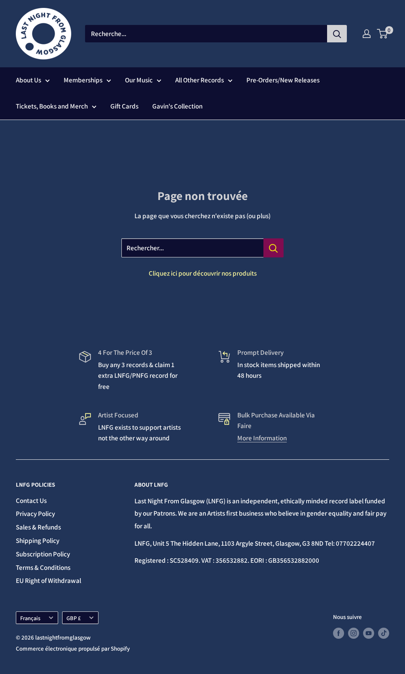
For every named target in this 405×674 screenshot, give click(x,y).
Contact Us (31, 500)
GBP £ (73, 618)
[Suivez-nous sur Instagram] (353, 633)
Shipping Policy (37, 540)
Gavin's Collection (177, 106)
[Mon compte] (367, 33)
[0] (383, 33)
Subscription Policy (43, 554)
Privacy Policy (35, 513)
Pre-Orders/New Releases (283, 80)
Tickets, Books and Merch (52, 106)
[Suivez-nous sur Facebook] (338, 633)
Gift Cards (124, 106)
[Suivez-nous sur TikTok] (383, 633)
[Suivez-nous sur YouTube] (368, 633)
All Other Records (199, 80)
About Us (28, 80)
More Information (262, 438)
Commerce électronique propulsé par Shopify (73, 648)
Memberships (83, 80)
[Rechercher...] (273, 247)
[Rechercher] (337, 33)
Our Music (139, 80)
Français (30, 618)
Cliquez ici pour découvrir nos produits (203, 273)
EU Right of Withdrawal (48, 580)
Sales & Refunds (38, 527)
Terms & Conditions (43, 567)
